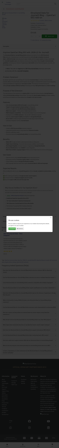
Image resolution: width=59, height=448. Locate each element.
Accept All (12, 228)
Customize (20, 228)
